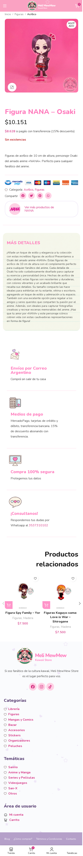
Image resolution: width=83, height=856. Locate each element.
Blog (7, 838)
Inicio (8, 14)
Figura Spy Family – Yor (22, 613)
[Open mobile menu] (5, 6)
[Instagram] (41, 687)
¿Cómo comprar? (23, 838)
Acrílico (31, 14)
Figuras (19, 14)
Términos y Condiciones (49, 838)
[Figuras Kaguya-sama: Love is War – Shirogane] (60, 591)
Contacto (71, 838)
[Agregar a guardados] (35, 578)
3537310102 (38, 525)
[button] (23, 195)
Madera (28, 618)
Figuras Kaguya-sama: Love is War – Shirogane (60, 617)
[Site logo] (41, 5)
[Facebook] (33, 687)
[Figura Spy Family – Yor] (23, 591)
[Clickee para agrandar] (12, 87)
